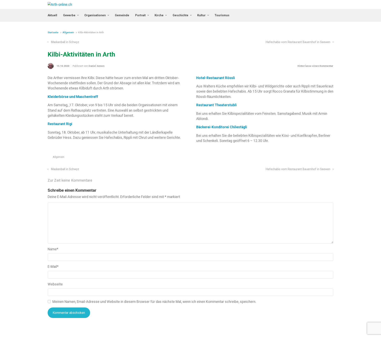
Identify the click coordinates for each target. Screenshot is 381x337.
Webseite (55, 284)
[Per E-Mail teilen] (326, 158)
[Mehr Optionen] (331, 158)
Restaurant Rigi (60, 124)
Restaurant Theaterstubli (216, 105)
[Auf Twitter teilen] (308, 158)
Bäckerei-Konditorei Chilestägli (221, 127)
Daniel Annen (96, 65)
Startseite (53, 32)
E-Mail (53, 267)
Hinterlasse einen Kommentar (315, 65)
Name (53, 249)
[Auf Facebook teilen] (314, 158)
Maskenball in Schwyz (65, 42)
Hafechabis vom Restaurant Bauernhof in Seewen (298, 42)
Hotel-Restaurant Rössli (215, 78)
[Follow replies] (97, 180)
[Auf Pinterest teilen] (320, 158)
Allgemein (68, 32)
